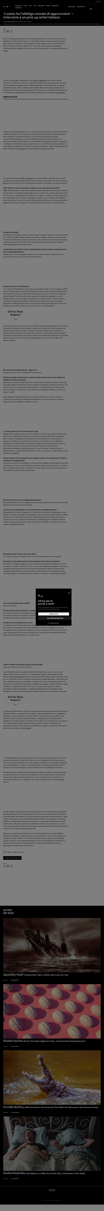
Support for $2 (53, 614)
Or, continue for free (54, 623)
